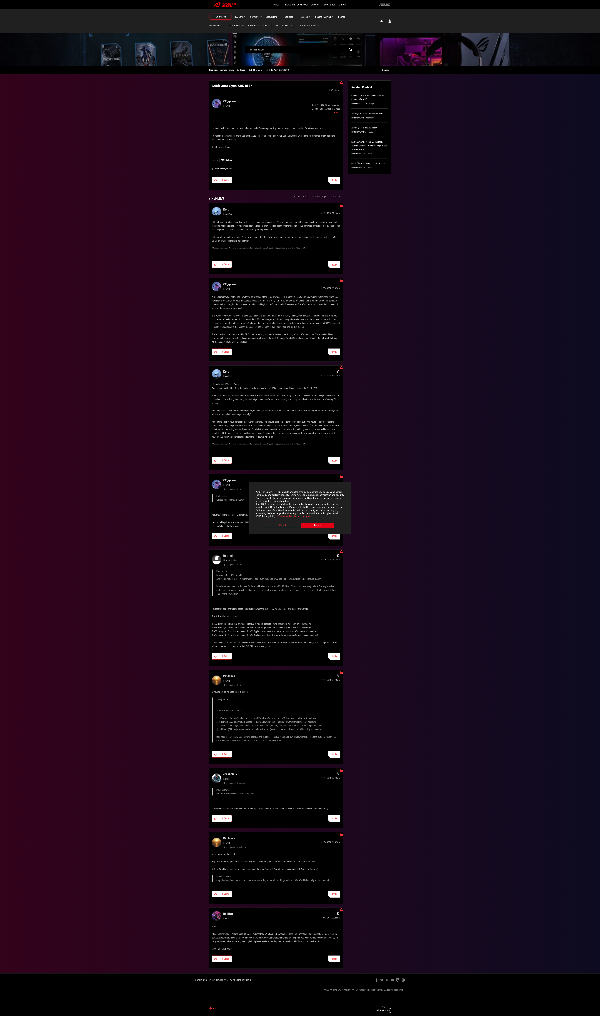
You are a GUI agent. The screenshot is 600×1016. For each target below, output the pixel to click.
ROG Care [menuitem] (239, 17)
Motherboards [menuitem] (215, 25)
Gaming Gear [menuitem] (269, 25)
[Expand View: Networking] (294, 25)
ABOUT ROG (201, 980)
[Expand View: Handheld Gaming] (333, 17)
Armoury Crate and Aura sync (364, 127)
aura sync (224, 169)
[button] (215, 180)
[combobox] (300, 49)
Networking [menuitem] (287, 25)
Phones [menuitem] (341, 17)
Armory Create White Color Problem (367, 113)
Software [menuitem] (254, 17)
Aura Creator (358, 154)
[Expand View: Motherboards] (223, 25)
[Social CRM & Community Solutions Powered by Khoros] (384, 1009)
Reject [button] (282, 525)
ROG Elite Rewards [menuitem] (308, 25)
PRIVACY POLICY (351, 990)
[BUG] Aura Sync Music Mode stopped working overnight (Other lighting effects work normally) (369, 146)
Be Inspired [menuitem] (221, 16)
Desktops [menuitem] (289, 17)
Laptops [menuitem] (304, 17)
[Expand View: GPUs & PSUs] (242, 25)
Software (241, 70)
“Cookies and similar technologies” (294, 516)
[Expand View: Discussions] (279, 17)
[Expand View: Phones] (347, 17)
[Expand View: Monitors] (258, 25)
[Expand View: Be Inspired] (229, 17)
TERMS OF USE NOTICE (333, 990)
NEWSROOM (222, 980)
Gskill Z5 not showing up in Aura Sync (368, 163)
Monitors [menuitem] (252, 25)
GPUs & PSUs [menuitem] (234, 25)
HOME (211, 980)
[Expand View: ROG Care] (245, 17)
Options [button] (385, 70)
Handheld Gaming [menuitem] (323, 17)
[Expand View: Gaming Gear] (277, 25)
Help (381, 21)
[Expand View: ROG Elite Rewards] (318, 25)
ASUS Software (255, 70)
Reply (334, 180)
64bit (217, 169)
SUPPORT (342, 4)
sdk (230, 169)
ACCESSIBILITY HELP (241, 980)
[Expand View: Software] (260, 17)
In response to (234, 489)
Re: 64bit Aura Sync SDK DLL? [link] (279, 70)
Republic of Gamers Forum (221, 70)
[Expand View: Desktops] (295, 17)
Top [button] (214, 1008)
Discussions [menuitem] (271, 17)
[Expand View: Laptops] (310, 17)
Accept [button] (317, 525)
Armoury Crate (358, 104)
